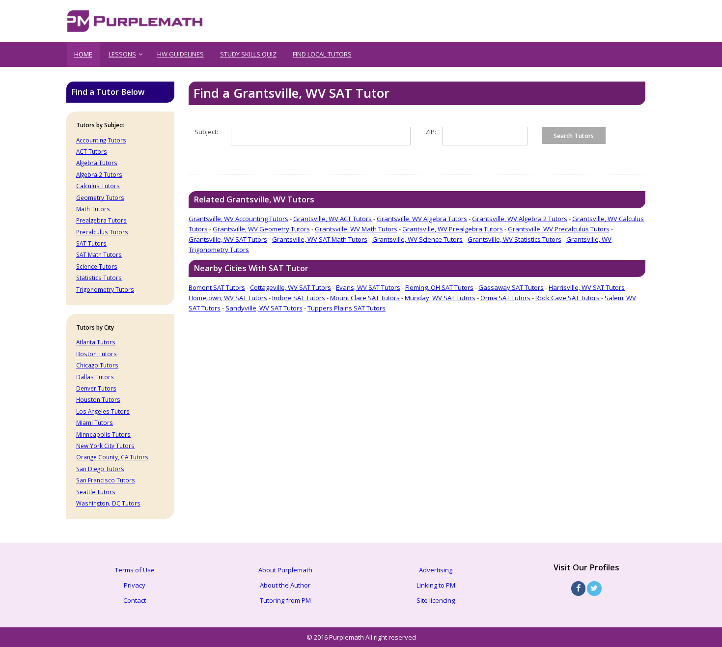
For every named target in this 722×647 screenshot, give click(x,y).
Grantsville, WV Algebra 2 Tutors (519, 218)
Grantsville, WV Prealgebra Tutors (452, 229)
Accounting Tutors (101, 140)
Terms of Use (135, 569)
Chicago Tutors (97, 365)
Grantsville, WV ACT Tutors (332, 218)
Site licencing (436, 600)
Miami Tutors (94, 422)
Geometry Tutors (100, 197)
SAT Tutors (91, 243)
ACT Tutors (91, 151)
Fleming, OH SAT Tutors (439, 287)
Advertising (435, 569)
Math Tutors (93, 209)
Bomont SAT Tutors (217, 287)
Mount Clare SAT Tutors (365, 297)
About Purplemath (285, 569)
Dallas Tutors (95, 377)
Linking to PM (436, 585)
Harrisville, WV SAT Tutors (587, 287)
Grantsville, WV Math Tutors (356, 229)
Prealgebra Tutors (101, 220)
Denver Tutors (96, 388)
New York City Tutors (105, 446)
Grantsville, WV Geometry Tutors (261, 229)
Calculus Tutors (98, 186)
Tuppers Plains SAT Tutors (346, 308)
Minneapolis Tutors (103, 434)
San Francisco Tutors (105, 480)
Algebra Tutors (96, 163)
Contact (134, 600)
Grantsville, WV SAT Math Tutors (319, 239)
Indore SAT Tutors (298, 297)
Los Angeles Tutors (103, 411)
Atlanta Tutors (95, 342)
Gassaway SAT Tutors (511, 287)
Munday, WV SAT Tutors (440, 297)
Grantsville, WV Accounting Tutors (238, 218)
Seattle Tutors (95, 492)
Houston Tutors (98, 399)
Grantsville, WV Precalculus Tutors (559, 229)
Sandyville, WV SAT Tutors (264, 308)
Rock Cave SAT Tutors (567, 297)
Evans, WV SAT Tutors (368, 287)
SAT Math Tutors (99, 254)
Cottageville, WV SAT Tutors (290, 287)
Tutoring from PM (285, 600)
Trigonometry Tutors (105, 289)
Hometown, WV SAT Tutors (228, 297)
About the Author (285, 585)
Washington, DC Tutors (108, 503)
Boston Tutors (96, 354)
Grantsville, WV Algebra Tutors (422, 218)
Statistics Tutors (99, 277)
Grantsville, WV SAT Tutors (228, 239)
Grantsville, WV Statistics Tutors (514, 239)
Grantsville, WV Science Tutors (417, 239)
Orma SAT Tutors (505, 297)
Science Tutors (96, 266)
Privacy (134, 585)
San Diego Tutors (100, 469)
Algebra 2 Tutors (99, 174)
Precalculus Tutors (102, 232)
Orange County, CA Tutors (112, 457)
